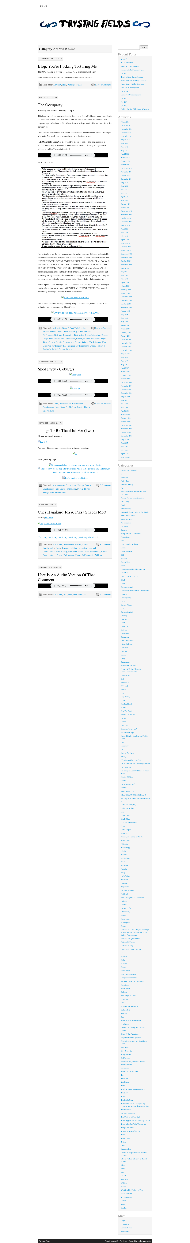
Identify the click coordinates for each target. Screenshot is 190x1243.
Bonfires (124, 558)
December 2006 (126, 382)
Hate (64, 84)
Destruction (79, 335)
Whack (78, 84)
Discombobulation (92, 335)
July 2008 (124, 314)
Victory (123, 1165)
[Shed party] (75, 374)
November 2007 (126, 343)
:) (121, 473)
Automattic (146, 1241)
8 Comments (105, 544)
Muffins (124, 854)
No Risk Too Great (127, 890)
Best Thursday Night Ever (130, 544)
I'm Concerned (126, 767)
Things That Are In (127, 1127)
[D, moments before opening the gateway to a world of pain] (75, 465)
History (64, 551)
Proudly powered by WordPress (116, 1241)
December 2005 (126, 425)
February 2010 (126, 246)
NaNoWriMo (125, 876)
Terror (123, 1085)
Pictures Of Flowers (128, 942)
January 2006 (125, 421)
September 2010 (126, 221)
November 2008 (126, 300)
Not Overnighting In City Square (132, 897)
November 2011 (126, 172)
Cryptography (48, 547)
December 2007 (126, 339)
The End (124, 1096)
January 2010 (125, 250)
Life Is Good (125, 815)
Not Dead (124, 894)
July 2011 (124, 186)
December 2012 (126, 125)
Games (123, 718)
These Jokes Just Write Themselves (133, 1124)
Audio (55, 403)
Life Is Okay (125, 819)
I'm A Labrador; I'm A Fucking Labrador (135, 763)
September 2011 (126, 179)
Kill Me (123, 787)
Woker (123, 1200)
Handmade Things (127, 732)
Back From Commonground (131, 95)
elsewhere (92, 537)
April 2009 (125, 282)
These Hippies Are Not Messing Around (135, 1120)
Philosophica (69, 555)
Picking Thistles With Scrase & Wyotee (135, 109)
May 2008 (124, 321)
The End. (124, 59)
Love (123, 826)
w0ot (123, 1172)
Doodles (124, 651)
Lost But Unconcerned (129, 822)
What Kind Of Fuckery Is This (132, 1190)
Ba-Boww (124, 526)
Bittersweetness (49, 331)
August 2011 (125, 182)
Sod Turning (125, 1058)
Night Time (125, 886)
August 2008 (125, 311)
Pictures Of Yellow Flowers (131, 949)
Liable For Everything (128, 804)
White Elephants (126, 1193)
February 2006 (126, 418)
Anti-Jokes (125, 481)
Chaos (65, 331)
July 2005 (124, 443)
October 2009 (126, 261)
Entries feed (125, 1224)
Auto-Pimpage (126, 508)
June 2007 (124, 361)
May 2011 (124, 193)
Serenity (124, 1013)
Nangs (123, 872)
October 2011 (126, 175)
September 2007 (126, 350)
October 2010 (126, 218)
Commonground (127, 587)
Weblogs (71, 84)
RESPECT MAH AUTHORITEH (133, 981)
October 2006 (126, 389)
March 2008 (125, 329)
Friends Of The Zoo (128, 714)
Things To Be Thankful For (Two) (66, 430)
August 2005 (125, 439)
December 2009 (126, 254)
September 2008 (126, 307)
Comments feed (126, 1227)
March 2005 (125, 457)
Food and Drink (126, 704)
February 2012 (126, 161)
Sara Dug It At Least (128, 995)
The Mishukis (126, 1109)
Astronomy (125, 501)
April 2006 (125, 411)
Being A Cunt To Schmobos (74, 328)
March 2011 (125, 200)
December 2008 (126, 296)
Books (123, 565)
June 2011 (124, 189)
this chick (49, 517)
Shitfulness (125, 1024)
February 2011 (126, 204)
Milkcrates (124, 844)
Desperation (68, 335)
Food (123, 700)
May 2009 (124, 279)
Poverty (123, 967)
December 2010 (126, 211)
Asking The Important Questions (132, 498)
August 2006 (125, 396)
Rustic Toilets (125, 988)
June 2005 (124, 446)
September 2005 (126, 436)
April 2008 (125, 325)
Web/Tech (124, 1179)
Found (123, 707)
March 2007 (125, 371)
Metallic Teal (125, 840)
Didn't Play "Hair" (127, 640)
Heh (75, 594)
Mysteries (124, 865)
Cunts (58, 547)
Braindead (124, 572)
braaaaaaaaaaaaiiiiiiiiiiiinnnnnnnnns (133, 569)
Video (123, 1168)
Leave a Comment (103, 84)
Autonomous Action (128, 515)
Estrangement (125, 675)
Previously (43, 537)
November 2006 (126, 386)
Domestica (82, 547)
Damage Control (84, 485)
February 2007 (126, 375)
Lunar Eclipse (126, 829)
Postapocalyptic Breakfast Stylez (132, 70)
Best (122, 540)
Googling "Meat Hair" (129, 729)
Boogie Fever (125, 562)
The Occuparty (50, 104)
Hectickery (125, 746)
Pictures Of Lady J (127, 945)
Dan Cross (125, 91)
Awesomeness (65, 403)
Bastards (124, 530)
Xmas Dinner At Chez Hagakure (132, 84)
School (123, 1002)
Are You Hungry (127, 484)
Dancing (124, 615)
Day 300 (124, 619)
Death (123, 622)
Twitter (123, 1142)
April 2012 (125, 154)
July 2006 (124, 400)
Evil (63, 338)
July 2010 (124, 229)
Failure (123, 689)
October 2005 (126, 432)
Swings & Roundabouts (129, 1071)
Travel (123, 1134)
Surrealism (125, 1068)
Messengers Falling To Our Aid (132, 837)
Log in (123, 1220)
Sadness (85, 342)
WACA (123, 1175)
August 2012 (125, 139)
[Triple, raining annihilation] (75, 477)
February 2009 (126, 289)
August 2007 (125, 353)
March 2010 (125, 243)
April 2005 (125, 453)
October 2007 (126, 346)
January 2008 (125, 336)
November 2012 (126, 129)
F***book (124, 686)
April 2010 (125, 239)
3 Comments (105, 485)
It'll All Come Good (128, 784)
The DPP (124, 1093)
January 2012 (125, 164)
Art (54, 544)
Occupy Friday (126, 908)
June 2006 (124, 403)
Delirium (58, 335)
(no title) (124, 73)
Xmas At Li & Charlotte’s (130, 66)
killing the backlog (127, 791)
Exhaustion (70, 338)
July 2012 (124, 143)
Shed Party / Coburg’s (56, 369)
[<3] (75, 453)
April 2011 (125, 196)
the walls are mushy (128, 1113)
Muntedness (125, 858)
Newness (124, 883)
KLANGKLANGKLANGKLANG (134, 795)
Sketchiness (125, 1047)
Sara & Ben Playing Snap (130, 87)
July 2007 (124, 357)
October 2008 (126, 304)
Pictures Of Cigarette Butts (130, 938)
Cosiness (124, 594)
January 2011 (125, 207)
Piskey (123, 960)
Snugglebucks (126, 1054)
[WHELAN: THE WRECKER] (75, 297)
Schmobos (124, 999)
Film (122, 693)
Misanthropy (125, 847)
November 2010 (126, 214)
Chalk (59, 331)
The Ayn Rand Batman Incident (132, 77)
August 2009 (125, 268)
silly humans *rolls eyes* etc (131, 1037)
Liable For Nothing (68, 407)
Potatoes (124, 963)
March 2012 (125, 157)
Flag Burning (125, 696)
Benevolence (77, 403)
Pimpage (124, 956)
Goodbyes (80, 338)
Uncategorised (126, 1149)
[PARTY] (42, 441)
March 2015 (125, 122)
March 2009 (125, 286)
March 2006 (125, 414)
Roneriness (125, 985)
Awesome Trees (126, 519)
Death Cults (125, 626)
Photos (77, 342)
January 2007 (125, 378)
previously (53, 537)
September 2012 (126, 136)
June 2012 (124, 147)
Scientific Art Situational (129, 1006)
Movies (123, 851)
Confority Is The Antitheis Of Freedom (135, 590)
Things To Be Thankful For (54, 492)
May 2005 (124, 450)
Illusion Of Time (75, 551)
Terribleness (125, 1082)
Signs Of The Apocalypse (130, 1034)
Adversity (57, 84)
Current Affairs (126, 605)
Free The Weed (126, 711)
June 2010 (124, 232)
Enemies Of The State (128, 665)
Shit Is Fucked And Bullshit (131, 1020)
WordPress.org (126, 1231)
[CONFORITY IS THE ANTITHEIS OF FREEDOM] (75, 312)
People (59, 342)
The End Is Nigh (127, 1100)
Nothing (52, 555)
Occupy (52, 342)
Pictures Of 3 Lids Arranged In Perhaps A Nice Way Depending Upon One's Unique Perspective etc (135, 932)
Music (123, 861)
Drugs (45, 338)
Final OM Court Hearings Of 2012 (133, 80)
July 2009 (124, 271)
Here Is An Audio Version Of (62, 574)
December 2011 (126, 168)
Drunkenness (54, 338)
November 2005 (126, 428)
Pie (122, 952)
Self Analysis (48, 410)
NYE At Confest (127, 62)
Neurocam (82, 594)
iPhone (123, 780)
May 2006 (124, 407)
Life (122, 812)
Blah (122, 555)
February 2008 (126, 332)
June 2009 (124, 275)
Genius (52, 551)
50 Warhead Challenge (129, 470)
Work (123, 1204)
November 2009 (126, 257)
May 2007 (124, 364)
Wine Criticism (126, 1197)
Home (44, 6)
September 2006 (126, 393)
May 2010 (124, 236)
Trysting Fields (44, 1241)
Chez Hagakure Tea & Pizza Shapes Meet (72, 512)
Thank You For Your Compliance (133, 1089)
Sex (122, 1017)
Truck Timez (125, 1138)
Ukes (123, 1145)
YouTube (124, 1208)
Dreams (105, 335)
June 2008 (124, 318)
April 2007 (125, 368)
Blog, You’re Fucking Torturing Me (67, 66)
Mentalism (95, 338)
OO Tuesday (125, 911)
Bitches (78, 544)
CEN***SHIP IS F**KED (130, 576)
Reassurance (125, 970)
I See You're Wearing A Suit (131, 760)
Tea (122, 1075)
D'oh (122, 608)
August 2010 (125, 225)
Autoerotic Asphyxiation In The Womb (134, 512)
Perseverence (68, 342)
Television (124, 1078)
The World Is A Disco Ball (130, 1117)
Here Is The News (127, 753)
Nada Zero (124, 869)
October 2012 (126, 132)
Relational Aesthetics (128, 974)
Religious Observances (129, 977)
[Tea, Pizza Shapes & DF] (49, 523)
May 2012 (124, 150)
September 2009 (126, 264)
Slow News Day (127, 1051)
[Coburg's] (75, 388)
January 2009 (125, 293)
